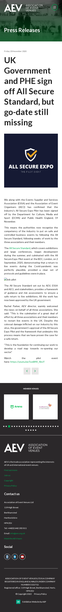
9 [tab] (24, 426)
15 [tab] (38, 426)
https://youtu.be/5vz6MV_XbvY (27, 361)
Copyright (8, 480)
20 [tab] (50, 426)
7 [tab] (19, 426)
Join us (7, 475)
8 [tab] (21, 426)
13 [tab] (33, 426)
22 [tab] (55, 426)
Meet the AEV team (13, 538)
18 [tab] (45, 426)
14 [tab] (36, 426)
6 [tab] (16, 426)
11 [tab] (28, 426)
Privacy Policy (10, 485)
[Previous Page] (27, 371)
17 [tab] (43, 426)
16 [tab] (41, 426)
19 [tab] (48, 426)
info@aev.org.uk (17, 533)
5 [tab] (14, 426)
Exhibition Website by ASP (34, 601)
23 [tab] (57, 426)
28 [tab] (35, 430)
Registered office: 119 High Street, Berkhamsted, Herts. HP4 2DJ (30, 589)
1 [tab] (3, 426)
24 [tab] (26, 430)
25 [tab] (28, 430)
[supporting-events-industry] (23, 10)
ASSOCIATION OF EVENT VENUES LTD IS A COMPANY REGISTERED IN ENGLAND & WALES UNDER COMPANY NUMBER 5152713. (30, 581)
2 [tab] (6, 426)
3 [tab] (9, 426)
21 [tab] (53, 426)
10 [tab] (26, 426)
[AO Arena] (16, 407)
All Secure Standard (19, 248)
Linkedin (15, 557)
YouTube (22, 557)
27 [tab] (33, 430)
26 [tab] (30, 430)
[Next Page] (35, 371)
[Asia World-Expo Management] (45, 407)
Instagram (7, 557)
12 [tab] (31, 426)
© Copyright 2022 (24, 594)
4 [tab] (12, 426)
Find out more (10, 470)
